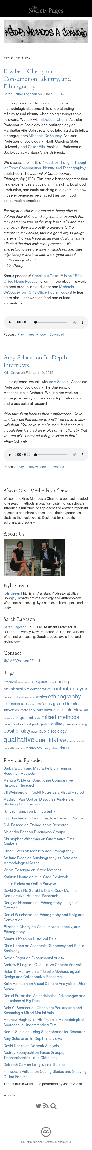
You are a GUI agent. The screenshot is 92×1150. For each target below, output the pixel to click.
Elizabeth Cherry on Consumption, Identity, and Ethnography (37, 78)
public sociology (53, 731)
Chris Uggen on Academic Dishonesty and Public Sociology (44, 948)
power (34, 731)
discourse (30, 697)
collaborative (16, 688)
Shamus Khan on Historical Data (30, 938)
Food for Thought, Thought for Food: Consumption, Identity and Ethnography (46, 165)
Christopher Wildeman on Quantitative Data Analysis (39, 841)
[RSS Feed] (46, 1105)
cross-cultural (14, 697)
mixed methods (60, 717)
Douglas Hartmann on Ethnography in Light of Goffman (41, 905)
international (54, 709)
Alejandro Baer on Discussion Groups (34, 831)
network (9, 724)
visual (64, 747)
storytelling (9, 748)
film (38, 703)
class (51, 682)
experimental (14, 703)
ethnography (64, 696)
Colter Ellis (36, 146)
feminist (30, 704)
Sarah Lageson (15, 627)
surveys (20, 748)
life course (9, 718)
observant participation (33, 724)
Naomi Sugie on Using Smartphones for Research (44, 1031)
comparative (40, 689)
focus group (53, 703)
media (37, 718)
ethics (41, 697)
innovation (11, 709)
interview (74, 709)
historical (73, 703)
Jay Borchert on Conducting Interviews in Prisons (44, 817)
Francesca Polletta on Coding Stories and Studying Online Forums (45, 1074)
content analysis (70, 688)
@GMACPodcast (16, 660)
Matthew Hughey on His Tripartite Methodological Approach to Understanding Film (44, 1022)
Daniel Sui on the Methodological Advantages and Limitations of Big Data (44, 998)
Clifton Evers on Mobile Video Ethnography (39, 850)
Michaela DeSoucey (45, 135)
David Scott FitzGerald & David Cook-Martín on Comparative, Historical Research (42, 893)
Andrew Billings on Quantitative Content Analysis (43, 964)
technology (34, 748)
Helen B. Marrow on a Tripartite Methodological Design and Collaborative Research (42, 974)
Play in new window (31, 334)
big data (42, 682)
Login (10, 1095)
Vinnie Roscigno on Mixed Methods (33, 869)
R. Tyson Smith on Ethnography (29, 811)
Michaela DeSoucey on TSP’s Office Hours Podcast (39, 289)
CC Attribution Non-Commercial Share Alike (46, 1142)
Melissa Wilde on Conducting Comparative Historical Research (38, 782)
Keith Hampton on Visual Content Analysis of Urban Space (46, 986)
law (86, 709)
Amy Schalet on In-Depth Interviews (35, 361)
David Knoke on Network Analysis (31, 1045)
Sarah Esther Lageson (20, 93)
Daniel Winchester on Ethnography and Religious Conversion (44, 917)
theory (46, 748)
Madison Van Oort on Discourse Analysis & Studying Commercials (39, 801)
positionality (17, 730)
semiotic (71, 741)
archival (10, 682)
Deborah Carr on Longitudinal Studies (34, 1064)
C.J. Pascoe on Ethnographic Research (36, 824)
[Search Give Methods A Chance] (53, 1105)
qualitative (19, 739)
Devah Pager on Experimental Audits (34, 957)
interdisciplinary (31, 709)
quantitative (50, 739)
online (57, 724)
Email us (38, 660)
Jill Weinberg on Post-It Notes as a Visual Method (44, 792)
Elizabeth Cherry (54, 119)
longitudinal (24, 717)
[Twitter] (38, 1105)
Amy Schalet (59, 381)
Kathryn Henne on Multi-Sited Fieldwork (36, 876)
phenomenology (75, 724)
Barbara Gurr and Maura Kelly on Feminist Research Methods (38, 770)
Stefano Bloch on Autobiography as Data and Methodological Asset (41, 860)
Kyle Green (12, 372)
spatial (80, 741)
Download (56, 334)
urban (54, 748)
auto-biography (26, 682)
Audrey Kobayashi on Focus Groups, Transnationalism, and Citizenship (34, 1055)
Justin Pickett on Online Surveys (30, 883)
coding (62, 681)
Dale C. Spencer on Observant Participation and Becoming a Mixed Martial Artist (43, 1010)
